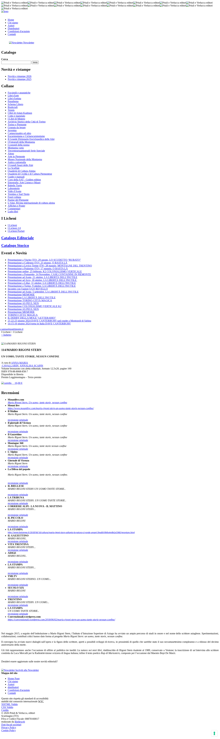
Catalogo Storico (15, 245)
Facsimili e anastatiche (19, 92)
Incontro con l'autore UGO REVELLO (28, 288)
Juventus (12, 130)
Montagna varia (16, 147)
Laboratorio (14, 188)
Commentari (14, 208)
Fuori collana (14, 197)
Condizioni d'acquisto (19, 31)
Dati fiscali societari (11, 724)
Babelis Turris (15, 185)
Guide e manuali (16, 176)
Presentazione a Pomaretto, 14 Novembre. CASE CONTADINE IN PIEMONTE (49, 274)
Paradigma (13, 101)
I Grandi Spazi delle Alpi (20, 165)
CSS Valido (7, 707)
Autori (11, 25)
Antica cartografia (17, 162)
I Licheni (12, 225)
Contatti (12, 34)
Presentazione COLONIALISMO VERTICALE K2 (34, 306)
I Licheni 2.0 (14, 228)
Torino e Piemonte (17, 124)
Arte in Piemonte (16, 156)
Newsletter (28, 42)
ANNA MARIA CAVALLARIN (14, 364)
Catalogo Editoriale (17, 238)
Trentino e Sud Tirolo (18, 194)
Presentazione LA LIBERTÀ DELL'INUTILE (32, 297)
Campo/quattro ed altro (19, 133)
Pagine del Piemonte (18, 200)
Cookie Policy (8, 730)
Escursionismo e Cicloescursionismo (26, 136)
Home (11, 19)
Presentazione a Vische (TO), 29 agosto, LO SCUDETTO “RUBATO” (44, 259)
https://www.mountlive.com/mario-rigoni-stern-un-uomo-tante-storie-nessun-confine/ (51, 408)
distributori (13, 687)
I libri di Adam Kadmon (20, 113)
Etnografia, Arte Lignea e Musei (24, 182)
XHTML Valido (9, 704)
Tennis (11, 110)
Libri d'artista (14, 98)
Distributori (13, 28)
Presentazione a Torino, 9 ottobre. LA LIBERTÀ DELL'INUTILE (42, 286)
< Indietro (6, 335)
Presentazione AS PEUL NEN (23, 303)
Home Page (14, 678)
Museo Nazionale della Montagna (25, 159)
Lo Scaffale (13, 168)
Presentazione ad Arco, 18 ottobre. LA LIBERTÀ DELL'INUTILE (42, 280)
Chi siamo (13, 22)
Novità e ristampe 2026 (19, 76)
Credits (5, 710)
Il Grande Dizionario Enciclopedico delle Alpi (31, 139)
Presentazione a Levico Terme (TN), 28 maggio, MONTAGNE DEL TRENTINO (50, 265)
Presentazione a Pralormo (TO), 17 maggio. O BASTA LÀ (38, 268)
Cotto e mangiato (16, 115)
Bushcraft (13, 107)
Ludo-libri (13, 211)
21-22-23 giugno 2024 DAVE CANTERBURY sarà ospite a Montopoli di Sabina (49, 320)
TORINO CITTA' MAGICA (23, 315)
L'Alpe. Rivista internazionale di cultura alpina (31, 202)
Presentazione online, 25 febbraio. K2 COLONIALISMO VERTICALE (45, 271)
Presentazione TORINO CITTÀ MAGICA (30, 300)
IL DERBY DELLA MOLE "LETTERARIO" (32, 317)
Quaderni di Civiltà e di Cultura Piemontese (30, 173)
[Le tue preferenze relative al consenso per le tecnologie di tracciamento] (214, 733)
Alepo (11, 153)
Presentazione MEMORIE (21, 294)
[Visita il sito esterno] (12, 329)
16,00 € (16, 383)
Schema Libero (15, 104)
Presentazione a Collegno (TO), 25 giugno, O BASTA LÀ (37, 262)
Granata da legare (17, 127)
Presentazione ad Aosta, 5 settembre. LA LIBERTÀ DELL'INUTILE (43, 291)
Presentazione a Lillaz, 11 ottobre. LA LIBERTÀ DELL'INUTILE (42, 283)
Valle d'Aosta (14, 191)
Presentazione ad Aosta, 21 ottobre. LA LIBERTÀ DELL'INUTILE (42, 277)
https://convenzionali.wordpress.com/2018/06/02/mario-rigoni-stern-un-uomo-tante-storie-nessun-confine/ (61, 619)
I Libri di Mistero (16, 118)
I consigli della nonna (18, 144)
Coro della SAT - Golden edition (24, 179)
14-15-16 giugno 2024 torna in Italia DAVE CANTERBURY (39, 323)
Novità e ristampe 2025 (19, 79)
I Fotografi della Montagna (21, 142)
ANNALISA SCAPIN (31, 365)
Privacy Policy (8, 727)
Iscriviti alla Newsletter (27, 670)
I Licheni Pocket (16, 231)
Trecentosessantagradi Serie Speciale (26, 150)
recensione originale (18, 420)
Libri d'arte (13, 95)
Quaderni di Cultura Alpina (21, 171)
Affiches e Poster (16, 205)
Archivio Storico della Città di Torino (27, 121)
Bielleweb (20, 721)
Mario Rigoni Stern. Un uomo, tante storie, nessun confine (37, 402)
